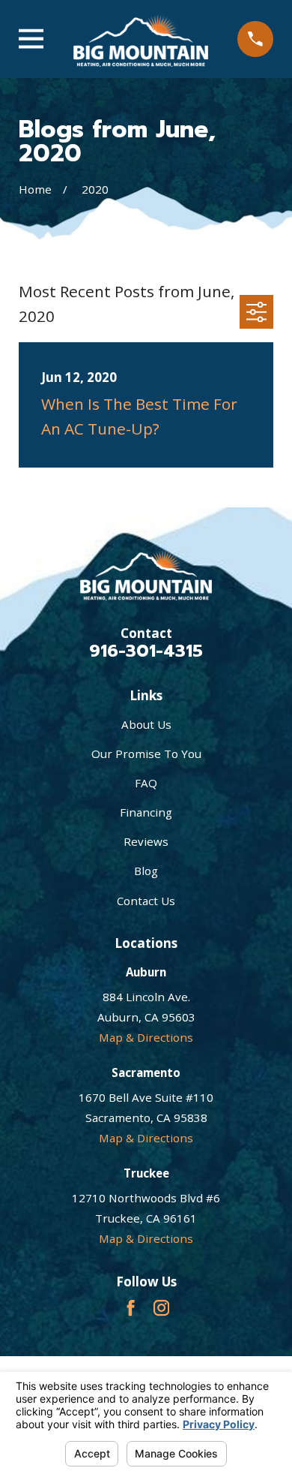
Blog (146, 870)
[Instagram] (161, 1308)
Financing (146, 812)
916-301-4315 (146, 651)
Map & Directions (146, 1037)
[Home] (140, 39)
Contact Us (146, 900)
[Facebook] (131, 1308)
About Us (146, 724)
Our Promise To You (146, 753)
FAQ (146, 782)
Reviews (146, 841)
